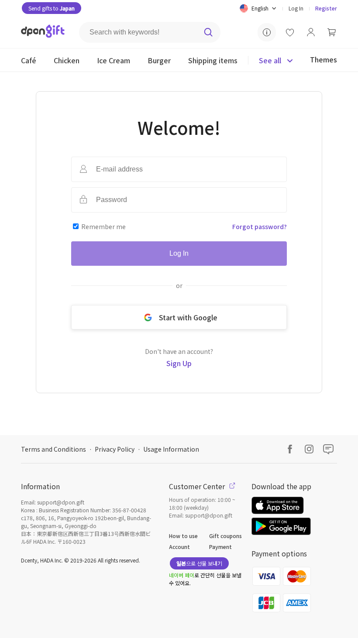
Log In (296, 8)
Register (326, 8)
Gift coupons (225, 535)
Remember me (103, 226)
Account (179, 546)
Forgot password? (259, 226)
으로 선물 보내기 (199, 563)
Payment (220, 546)
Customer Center (198, 486)
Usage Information (171, 449)
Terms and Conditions (53, 449)
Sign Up (179, 363)
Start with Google (188, 317)
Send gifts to (51, 8)
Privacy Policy (114, 449)
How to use (183, 535)
